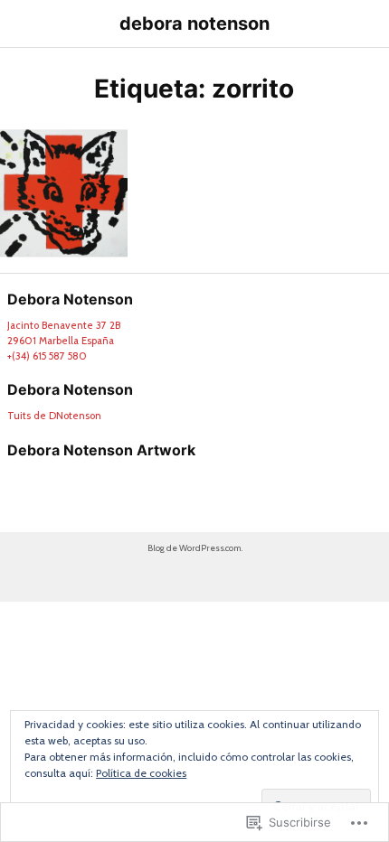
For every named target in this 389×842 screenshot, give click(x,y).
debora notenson (194, 23)
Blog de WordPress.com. (194, 548)
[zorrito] (64, 193)
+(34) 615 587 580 (47, 356)
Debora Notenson (70, 389)
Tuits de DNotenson (54, 415)
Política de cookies (141, 773)
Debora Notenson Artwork (101, 450)
